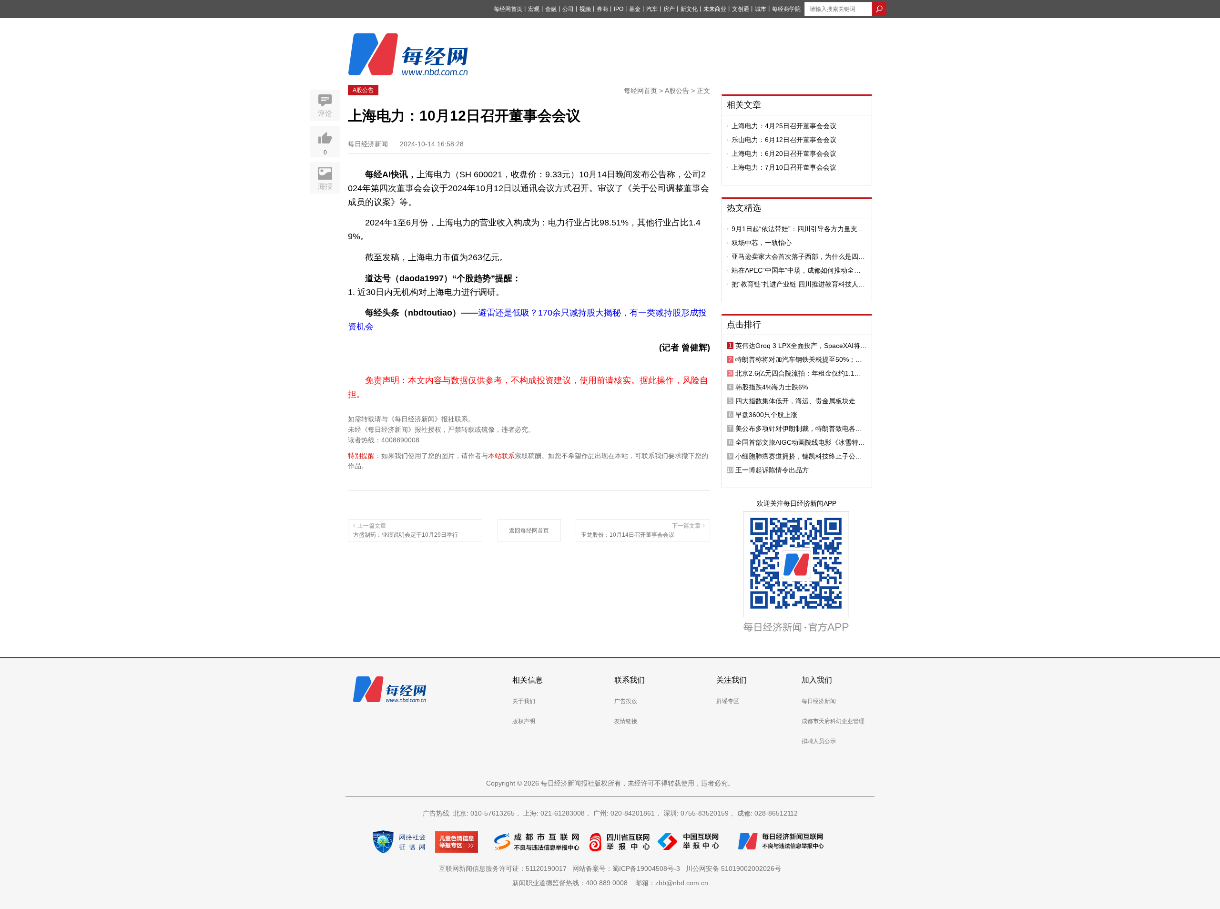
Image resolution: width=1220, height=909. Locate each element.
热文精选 (744, 208)
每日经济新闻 (819, 701)
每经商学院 (786, 9)
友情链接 (625, 721)
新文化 (689, 9)
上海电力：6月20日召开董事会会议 (784, 153)
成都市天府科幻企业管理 (833, 721)
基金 (634, 9)
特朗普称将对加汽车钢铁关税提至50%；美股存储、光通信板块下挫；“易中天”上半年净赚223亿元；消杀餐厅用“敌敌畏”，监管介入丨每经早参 (801, 359)
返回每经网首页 (529, 530)
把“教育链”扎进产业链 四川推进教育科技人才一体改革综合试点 (798, 284)
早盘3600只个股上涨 (766, 414)
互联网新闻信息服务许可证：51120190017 (504, 868)
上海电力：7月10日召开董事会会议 (784, 167)
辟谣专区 (727, 701)
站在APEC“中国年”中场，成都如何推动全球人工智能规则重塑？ (796, 270)
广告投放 (625, 701)
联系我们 (629, 680)
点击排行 (744, 324)
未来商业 (714, 9)
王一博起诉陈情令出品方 (772, 470)
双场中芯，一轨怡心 (762, 242)
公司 (568, 9)
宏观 (533, 9)
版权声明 (523, 721)
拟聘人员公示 (819, 741)
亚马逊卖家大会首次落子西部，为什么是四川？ (795, 256)
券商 (602, 9)
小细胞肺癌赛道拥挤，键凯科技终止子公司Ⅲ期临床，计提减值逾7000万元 (801, 456)
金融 (551, 9)
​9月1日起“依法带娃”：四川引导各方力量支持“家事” (798, 228)
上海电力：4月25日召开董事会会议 (784, 126)
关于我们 (523, 701)
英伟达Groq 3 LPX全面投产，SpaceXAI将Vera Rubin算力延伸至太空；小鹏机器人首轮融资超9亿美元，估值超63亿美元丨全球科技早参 (801, 345)
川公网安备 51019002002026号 (733, 868)
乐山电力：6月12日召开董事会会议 (784, 139)
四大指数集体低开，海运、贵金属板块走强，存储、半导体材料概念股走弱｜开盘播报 (798, 401)
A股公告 (363, 90)
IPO (618, 9)
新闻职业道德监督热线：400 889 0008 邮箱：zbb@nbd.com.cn (610, 883)
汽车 (652, 9)
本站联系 (501, 456)
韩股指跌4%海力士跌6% (771, 387)
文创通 (740, 9)
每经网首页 (508, 9)
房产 (669, 9)
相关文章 (744, 105)
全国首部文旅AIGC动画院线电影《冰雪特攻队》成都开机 (800, 442)
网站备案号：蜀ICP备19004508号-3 (628, 868)
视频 (585, 9)
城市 (760, 9)
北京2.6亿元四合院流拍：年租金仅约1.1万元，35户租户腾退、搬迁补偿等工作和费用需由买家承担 (799, 373)
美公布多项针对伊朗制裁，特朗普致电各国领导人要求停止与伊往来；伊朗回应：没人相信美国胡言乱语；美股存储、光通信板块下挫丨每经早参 (798, 428)
